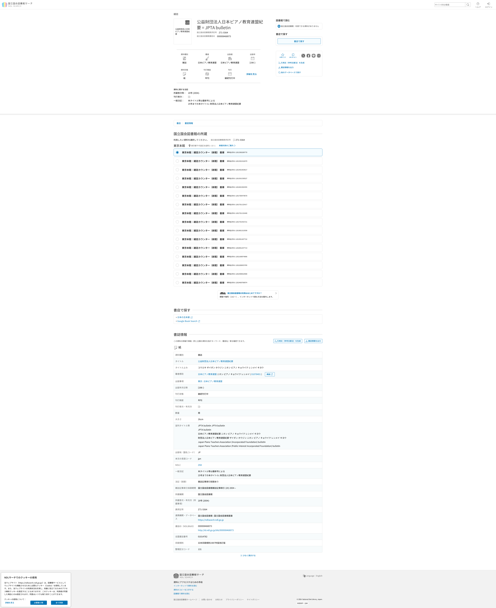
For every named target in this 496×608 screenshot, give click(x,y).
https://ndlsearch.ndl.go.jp (211, 519)
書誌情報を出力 (287, 67)
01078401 (256, 374)
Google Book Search (187, 321)
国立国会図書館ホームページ (185, 599)
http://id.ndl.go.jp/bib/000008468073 (216, 530)
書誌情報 (189, 123)
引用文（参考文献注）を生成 (292, 62)
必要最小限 (38, 602)
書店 (179, 123)
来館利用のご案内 (226, 145)
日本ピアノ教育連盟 (207, 374)
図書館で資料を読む (182, 593)
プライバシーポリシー (235, 599)
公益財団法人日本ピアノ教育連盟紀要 (215, 361)
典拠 (268, 374)
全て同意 (59, 602)
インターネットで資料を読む (185, 585)
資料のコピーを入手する (183, 589)
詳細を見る (251, 74)
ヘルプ (478, 7)
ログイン (488, 7)
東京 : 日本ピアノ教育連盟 (210, 381)
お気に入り (283, 57)
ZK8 (200, 464)
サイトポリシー (253, 599)
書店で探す (299, 41)
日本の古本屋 (183, 317)
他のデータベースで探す (291, 72)
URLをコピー (293, 57)
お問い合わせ (206, 599)
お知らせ (219, 599)
